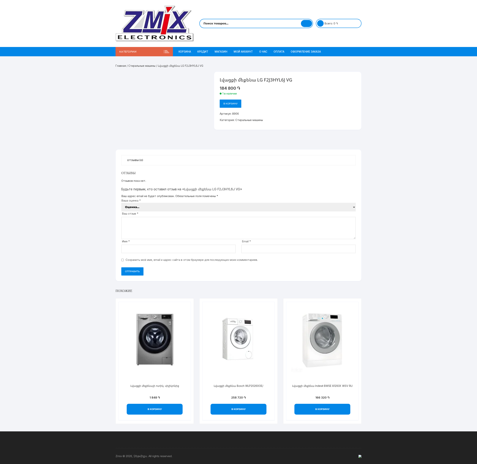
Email (246, 241)
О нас (263, 51)
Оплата (279, 51)
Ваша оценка (131, 200)
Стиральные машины (141, 65)
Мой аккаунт (243, 51)
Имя (126, 241)
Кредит (202, 51)
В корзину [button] (155, 409)
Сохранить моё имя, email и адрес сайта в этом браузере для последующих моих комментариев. (192, 260)
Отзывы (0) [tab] (135, 160)
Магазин (221, 51)
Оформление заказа (306, 51)
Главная (121, 65)
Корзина (185, 51)
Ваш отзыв (130, 213)
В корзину (230, 103)
